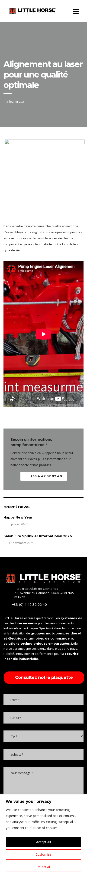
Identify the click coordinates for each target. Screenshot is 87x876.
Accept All (43, 842)
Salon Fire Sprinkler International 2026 (37, 536)
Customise (43, 854)
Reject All (44, 867)
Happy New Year (17, 517)
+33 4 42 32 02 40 (46, 476)
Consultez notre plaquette (44, 677)
